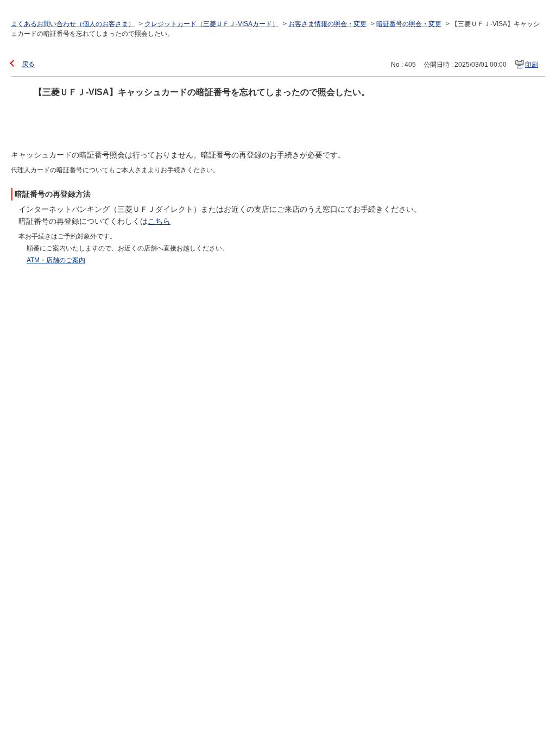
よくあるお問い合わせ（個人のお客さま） (73, 24)
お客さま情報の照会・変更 (327, 24)
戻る (28, 64)
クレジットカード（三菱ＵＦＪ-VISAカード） (211, 24)
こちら (159, 221)
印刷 (531, 64)
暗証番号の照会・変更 (408, 24)
